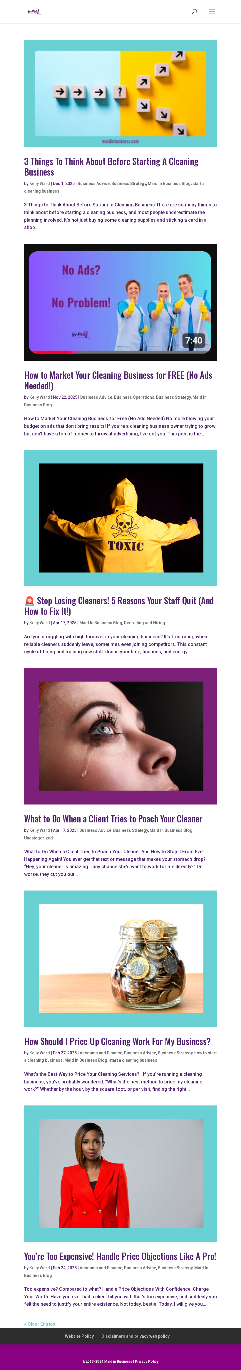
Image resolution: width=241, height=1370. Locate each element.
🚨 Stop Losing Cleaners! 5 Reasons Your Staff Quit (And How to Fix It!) (119, 605)
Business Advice (94, 183)
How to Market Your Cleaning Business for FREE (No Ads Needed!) (118, 380)
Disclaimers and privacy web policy (135, 1336)
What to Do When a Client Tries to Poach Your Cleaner (113, 818)
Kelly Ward (39, 183)
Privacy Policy (146, 1361)
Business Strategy (128, 183)
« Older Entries (39, 1324)
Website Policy (79, 1336)
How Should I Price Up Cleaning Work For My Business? (117, 1041)
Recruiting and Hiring (144, 622)
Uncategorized (38, 838)
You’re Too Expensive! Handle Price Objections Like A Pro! (120, 1256)
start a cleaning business (133, 1060)
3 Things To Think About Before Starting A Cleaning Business (111, 166)
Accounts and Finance (101, 1053)
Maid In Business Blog (169, 183)
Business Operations (134, 397)
